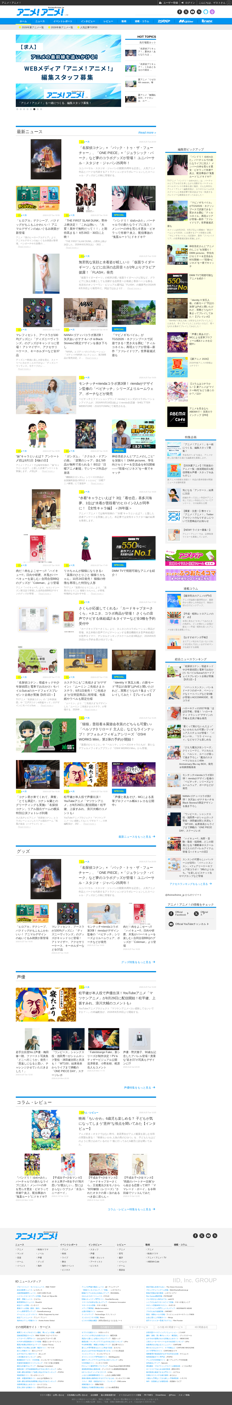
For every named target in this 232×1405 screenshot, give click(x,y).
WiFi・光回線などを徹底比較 (157, 1381)
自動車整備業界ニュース (26, 1293)
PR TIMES (148, 1395)
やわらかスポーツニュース (92, 1296)
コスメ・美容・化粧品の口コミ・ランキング (99, 1381)
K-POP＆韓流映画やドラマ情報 (29, 1342)
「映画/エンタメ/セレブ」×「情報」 (95, 1290)
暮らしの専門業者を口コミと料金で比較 (97, 1348)
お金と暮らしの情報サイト (156, 1317)
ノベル (41, 1253)
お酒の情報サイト (88, 1311)
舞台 (64, 1262)
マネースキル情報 (88, 1305)
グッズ (41, 1262)
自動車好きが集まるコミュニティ (159, 1345)
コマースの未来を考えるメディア (94, 1302)
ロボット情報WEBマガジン (156, 1305)
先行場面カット (147, 42)
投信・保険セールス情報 (155, 1314)
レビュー (108, 21)
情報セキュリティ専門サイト (93, 1299)
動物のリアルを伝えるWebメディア (95, 1293)
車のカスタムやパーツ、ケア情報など (160, 1348)
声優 (40, 1257)
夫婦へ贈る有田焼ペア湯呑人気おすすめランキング (36, 1372)
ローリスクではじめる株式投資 (158, 1369)
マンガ (20, 1253)
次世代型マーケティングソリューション (161, 1332)
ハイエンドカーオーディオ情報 (29, 1296)
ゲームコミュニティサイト (27, 1314)
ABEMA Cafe (153, 1262)
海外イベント (68, 1266)
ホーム (23, 21)
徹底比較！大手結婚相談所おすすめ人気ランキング (36, 1369)
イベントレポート (62, 21)
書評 (121, 1257)
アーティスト (96, 1262)
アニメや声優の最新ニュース (93, 1287)
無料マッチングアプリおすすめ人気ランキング (99, 1360)
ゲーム (20, 1262)
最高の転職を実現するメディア (29, 1345)
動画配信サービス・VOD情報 (28, 1360)
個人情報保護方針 (108, 1395)
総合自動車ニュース (24, 1290)
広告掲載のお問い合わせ (77, 1395)
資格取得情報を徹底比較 (91, 1369)
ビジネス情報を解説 (89, 1320)
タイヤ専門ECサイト (154, 1351)
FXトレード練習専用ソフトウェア (95, 1366)
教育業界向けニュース (25, 1302)
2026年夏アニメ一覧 (33, 27)
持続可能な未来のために (155, 1287)
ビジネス (66, 1270)
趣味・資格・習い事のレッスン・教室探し (162, 1335)
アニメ (20, 1249)
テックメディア (88, 1314)
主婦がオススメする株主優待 (157, 1375)
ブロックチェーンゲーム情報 (157, 1290)
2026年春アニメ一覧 (62, 27)
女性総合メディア (153, 1363)
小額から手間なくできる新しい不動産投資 (162, 1378)
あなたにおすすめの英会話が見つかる (96, 1351)
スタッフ (94, 1249)
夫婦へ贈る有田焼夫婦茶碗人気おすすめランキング (36, 1381)
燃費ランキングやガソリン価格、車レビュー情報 (35, 1332)
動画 (124, 21)
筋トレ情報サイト (24, 1351)
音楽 (19, 1257)
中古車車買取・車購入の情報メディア (96, 1345)
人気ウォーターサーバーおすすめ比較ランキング (165, 1342)
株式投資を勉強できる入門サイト (159, 1372)
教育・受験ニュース (24, 1299)
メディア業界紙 (88, 1308)
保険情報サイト (88, 1384)
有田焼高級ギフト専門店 (155, 1357)
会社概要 (94, 1395)
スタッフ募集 (184, 1395)
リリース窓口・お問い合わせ (52, 1395)
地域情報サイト (23, 1375)
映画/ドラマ (43, 1249)
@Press (172, 1395)
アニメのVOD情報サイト (155, 1360)
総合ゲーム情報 (23, 1305)
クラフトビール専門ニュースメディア (160, 1308)
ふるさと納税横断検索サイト (93, 1375)
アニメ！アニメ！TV (156, 1257)
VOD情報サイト (88, 1363)
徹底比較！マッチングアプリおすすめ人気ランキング (102, 1342)
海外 (40, 1266)
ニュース (40, 21)
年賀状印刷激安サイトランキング (29, 1363)
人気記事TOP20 (88, 27)
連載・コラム (142, 21)
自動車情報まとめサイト (26, 1384)
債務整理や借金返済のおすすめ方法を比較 (162, 1354)
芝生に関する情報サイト (26, 1387)
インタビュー (88, 21)
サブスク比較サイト (89, 1332)
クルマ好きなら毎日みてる (156, 1299)
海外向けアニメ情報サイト (27, 1320)
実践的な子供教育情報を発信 (93, 1387)
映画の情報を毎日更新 (154, 1293)
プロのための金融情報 (154, 1311)
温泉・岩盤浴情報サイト (26, 1378)
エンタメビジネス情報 (90, 1317)
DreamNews (161, 1395)
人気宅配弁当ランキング (26, 1357)
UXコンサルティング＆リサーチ (94, 1372)
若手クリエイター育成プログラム (159, 1320)
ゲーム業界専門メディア (26, 1311)
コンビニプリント (88, 1354)
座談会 (122, 1270)
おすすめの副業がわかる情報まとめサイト (162, 1338)
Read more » (147, 132)
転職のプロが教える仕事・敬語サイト (31, 1348)
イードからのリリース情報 (130, 1395)
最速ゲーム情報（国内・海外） (29, 1308)
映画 (64, 1253)
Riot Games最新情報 (154, 1296)
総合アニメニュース (24, 1317)
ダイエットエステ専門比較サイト (94, 1357)
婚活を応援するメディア (26, 1366)
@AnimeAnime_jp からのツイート (183, 894)
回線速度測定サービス (25, 1335)
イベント (21, 1266)
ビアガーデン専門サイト (26, 1338)
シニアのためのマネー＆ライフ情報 (159, 1302)
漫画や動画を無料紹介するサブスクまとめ (98, 1378)
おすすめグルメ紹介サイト (27, 1354)
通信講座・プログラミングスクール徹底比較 (163, 1366)
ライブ (65, 1257)
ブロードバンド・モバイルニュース (30, 1287)
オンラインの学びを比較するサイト (95, 1335)
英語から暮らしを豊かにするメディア (96, 1338)
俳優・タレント (97, 1257)
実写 (121, 1253)
